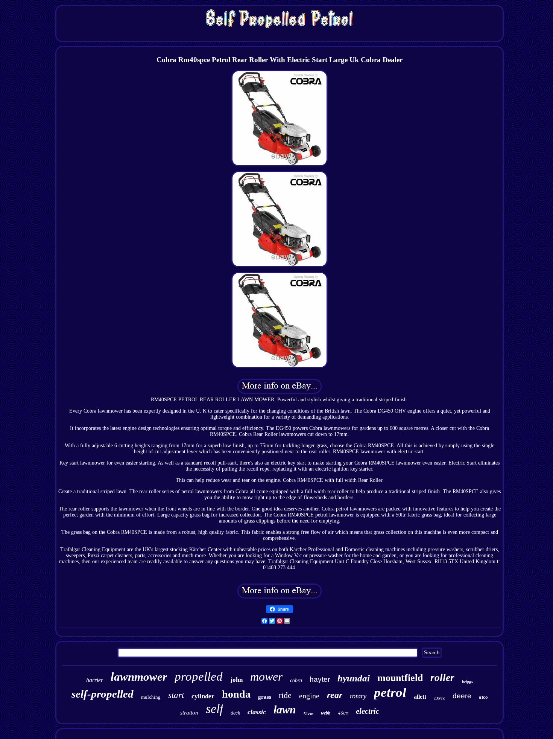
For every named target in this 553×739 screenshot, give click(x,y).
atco (483, 697)
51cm (308, 714)
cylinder (202, 696)
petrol (390, 692)
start (176, 695)
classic (257, 712)
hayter (320, 679)
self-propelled (102, 694)
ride (285, 695)
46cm (343, 713)
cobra (296, 680)
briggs (467, 681)
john (236, 679)
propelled (199, 676)
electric (367, 711)
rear (334, 695)
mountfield (400, 677)
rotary (358, 696)
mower (266, 676)
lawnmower (139, 676)
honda (236, 694)
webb (325, 713)
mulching (151, 697)
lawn (284, 709)
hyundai (353, 678)
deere (462, 696)
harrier (94, 680)
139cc (439, 698)
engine (309, 696)
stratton (189, 713)
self (214, 709)
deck (235, 713)
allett (420, 696)
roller (442, 677)
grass (264, 697)
